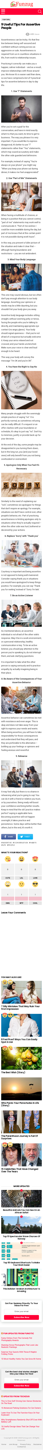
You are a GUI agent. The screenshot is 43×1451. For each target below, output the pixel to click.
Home (3, 1444)
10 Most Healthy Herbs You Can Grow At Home (21, 1359)
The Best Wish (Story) (13, 1072)
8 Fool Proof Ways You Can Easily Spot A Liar (19, 1041)
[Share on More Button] (37, 836)
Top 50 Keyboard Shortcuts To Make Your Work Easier (21, 1263)
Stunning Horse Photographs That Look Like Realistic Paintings (19, 1346)
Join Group (13, 1444)
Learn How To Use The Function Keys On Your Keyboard (20, 1414)
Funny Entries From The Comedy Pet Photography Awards (16, 1339)
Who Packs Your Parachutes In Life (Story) (20, 1104)
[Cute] (10, 1048)
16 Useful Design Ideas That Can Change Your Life (20, 1428)
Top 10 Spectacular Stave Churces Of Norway (21, 1237)
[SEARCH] (40, 12)
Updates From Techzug (16, 1396)
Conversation (21, 842)
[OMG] (10, 982)
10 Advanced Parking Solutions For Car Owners (21, 1408)
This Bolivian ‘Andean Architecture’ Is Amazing (21, 1290)
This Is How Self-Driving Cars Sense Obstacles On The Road (21, 1402)
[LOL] (4, 982)
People (11, 845)
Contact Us (21, 1447)
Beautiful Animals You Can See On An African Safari (21, 1211)
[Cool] (10, 1015)
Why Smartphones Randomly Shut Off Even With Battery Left (21, 1421)
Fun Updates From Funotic (18, 1333)
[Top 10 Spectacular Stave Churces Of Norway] (21, 1225)
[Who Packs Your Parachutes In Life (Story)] (21, 1088)
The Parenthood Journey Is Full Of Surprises (19, 1137)
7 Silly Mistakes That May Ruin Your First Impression (20, 1008)
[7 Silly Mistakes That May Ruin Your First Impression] (21, 992)
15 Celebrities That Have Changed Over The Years (19, 1170)
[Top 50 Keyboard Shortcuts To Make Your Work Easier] (21, 1251)
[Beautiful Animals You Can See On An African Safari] (21, 1198)
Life (4, 845)
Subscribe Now (21, 1317)
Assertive (7, 842)
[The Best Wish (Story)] (21, 1058)
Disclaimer (37, 1444)
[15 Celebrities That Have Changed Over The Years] (21, 1154)
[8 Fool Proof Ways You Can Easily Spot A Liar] (21, 1025)
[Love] (4, 1015)
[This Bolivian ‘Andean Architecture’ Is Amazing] (21, 1277)
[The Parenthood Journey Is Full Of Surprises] (21, 1121)
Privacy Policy (25, 1444)
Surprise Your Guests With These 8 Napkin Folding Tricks (19, 1353)
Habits (34, 842)
